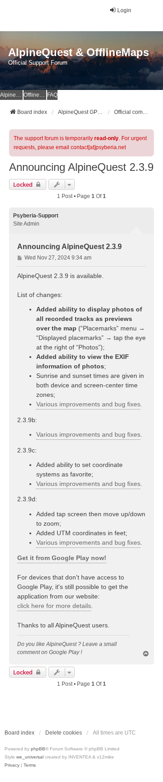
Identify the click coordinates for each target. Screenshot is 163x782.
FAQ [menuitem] (52, 95)
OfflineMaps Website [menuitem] (35, 95)
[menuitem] (12, 765)
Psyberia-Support (35, 215)
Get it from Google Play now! (61, 557)
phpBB (38, 748)
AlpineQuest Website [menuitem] (11, 95)
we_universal (29, 756)
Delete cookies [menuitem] (63, 733)
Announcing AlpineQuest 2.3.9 (81, 167)
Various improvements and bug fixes (88, 404)
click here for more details (54, 605)
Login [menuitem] (124, 10)
